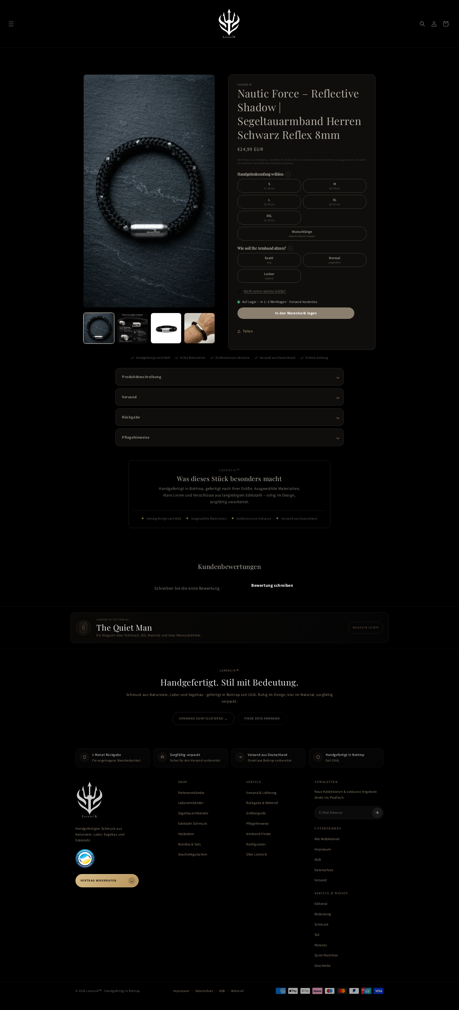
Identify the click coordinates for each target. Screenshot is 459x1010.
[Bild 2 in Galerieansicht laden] (132, 328)
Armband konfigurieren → (203, 718)
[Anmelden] (377, 813)
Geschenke (322, 965)
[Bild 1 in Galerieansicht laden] (98, 328)
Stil (317, 934)
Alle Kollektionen (327, 839)
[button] (11, 24)
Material (320, 945)
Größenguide (256, 813)
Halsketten (186, 834)
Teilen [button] (248, 331)
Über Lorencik (256, 854)
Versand (320, 880)
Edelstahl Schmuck (192, 823)
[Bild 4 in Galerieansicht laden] (199, 328)
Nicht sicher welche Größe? (265, 291)
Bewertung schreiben (272, 585)
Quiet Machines (326, 955)
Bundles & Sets (189, 844)
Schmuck (321, 924)
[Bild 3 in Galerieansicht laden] (166, 328)
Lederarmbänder (190, 803)
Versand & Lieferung (261, 792)
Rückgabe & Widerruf (262, 803)
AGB (317, 859)
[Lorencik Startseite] (121, 800)
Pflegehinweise (257, 823)
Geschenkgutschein (192, 854)
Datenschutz (323, 870)
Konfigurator (256, 844)
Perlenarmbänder (191, 792)
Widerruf (237, 991)
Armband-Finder (258, 834)
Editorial (321, 903)
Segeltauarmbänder (193, 813)
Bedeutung (322, 914)
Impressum (322, 849)
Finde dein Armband (262, 718)
